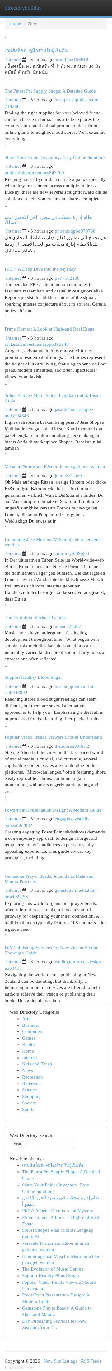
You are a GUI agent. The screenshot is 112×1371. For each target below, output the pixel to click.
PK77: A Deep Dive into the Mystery (40, 269)
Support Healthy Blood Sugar (33, 677)
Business (30, 1025)
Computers (32, 1031)
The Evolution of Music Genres (35, 617)
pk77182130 (67, 278)
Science (29, 1089)
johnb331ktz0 (68, 475)
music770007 (68, 626)
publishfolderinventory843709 (34, 172)
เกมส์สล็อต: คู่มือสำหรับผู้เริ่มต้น (36, 50)
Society (29, 1102)
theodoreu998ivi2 (72, 746)
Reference (32, 1083)
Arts (26, 1018)
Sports (28, 1109)
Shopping (31, 1096)
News (27, 1070)
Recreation (32, 1076)
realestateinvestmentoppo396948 (37, 344)
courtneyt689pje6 (72, 553)
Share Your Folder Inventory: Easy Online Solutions (55, 157)
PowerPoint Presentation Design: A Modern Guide (53, 810)
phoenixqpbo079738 (75, 231)
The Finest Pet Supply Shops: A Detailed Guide (50, 91)
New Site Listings (60, 1361)
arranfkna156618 (71, 59)
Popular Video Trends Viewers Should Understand (53, 737)
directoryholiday (23, 8)
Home (15, 23)
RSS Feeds (91, 1361)
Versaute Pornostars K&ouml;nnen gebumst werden (55, 466)
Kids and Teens (37, 1063)
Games (28, 1037)
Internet (13, 59)
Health (28, 1044)
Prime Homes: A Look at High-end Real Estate (50, 328)
